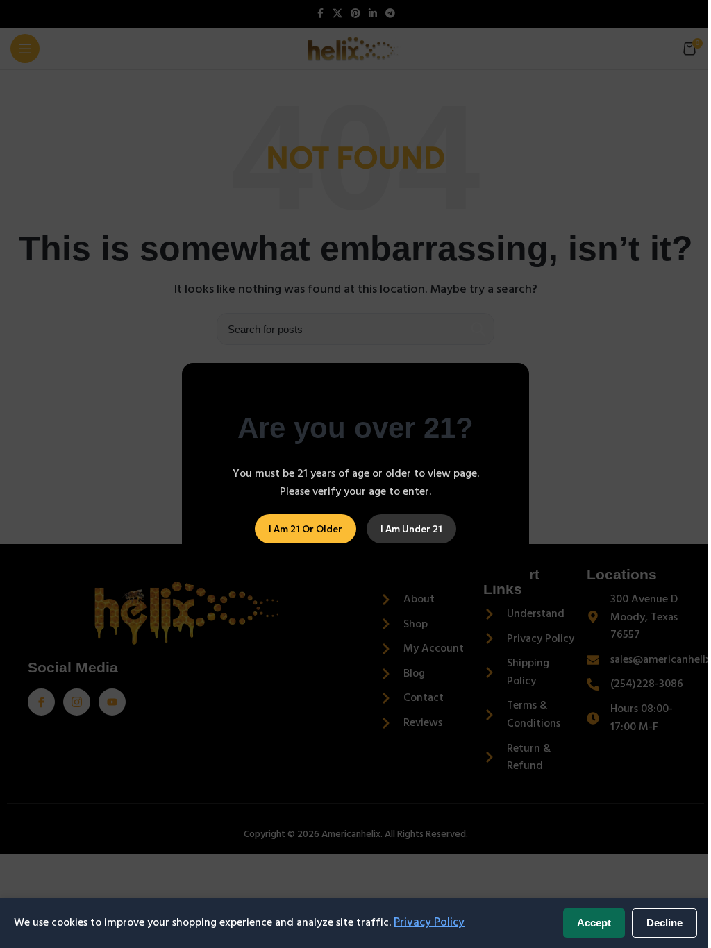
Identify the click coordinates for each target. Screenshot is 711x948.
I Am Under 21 (411, 528)
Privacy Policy (429, 922)
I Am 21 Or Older (305, 528)
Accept (594, 923)
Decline (664, 923)
